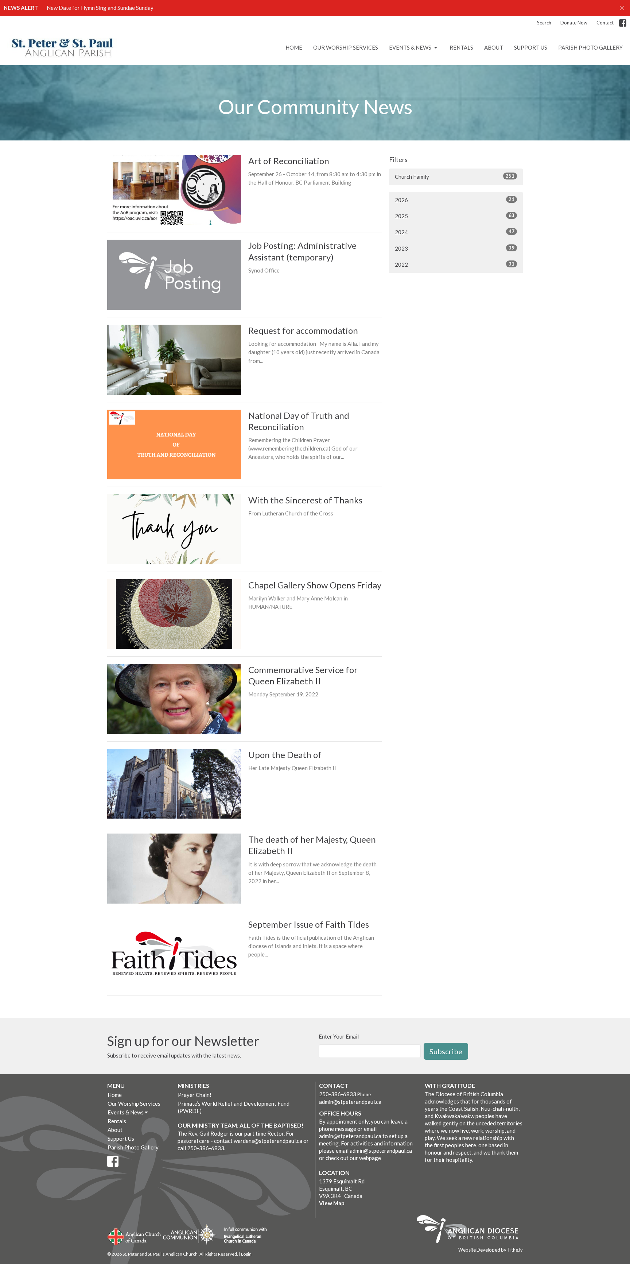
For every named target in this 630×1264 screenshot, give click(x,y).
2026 (454, 199)
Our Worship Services (345, 47)
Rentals (461, 47)
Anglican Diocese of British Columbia (471, 1230)
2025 (454, 215)
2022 (454, 264)
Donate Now (573, 23)
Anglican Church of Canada (134, 1235)
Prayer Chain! (194, 1094)
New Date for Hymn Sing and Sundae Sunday (100, 7)
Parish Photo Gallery (590, 47)
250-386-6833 (337, 1094)
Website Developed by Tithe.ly (490, 1250)
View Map (332, 1203)
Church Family (454, 176)
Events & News (410, 47)
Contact (605, 23)
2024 (454, 231)
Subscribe (445, 1051)
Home (293, 47)
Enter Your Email (339, 1036)
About (493, 47)
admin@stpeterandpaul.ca (350, 1101)
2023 (454, 248)
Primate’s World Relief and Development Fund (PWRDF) (233, 1107)
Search (544, 23)
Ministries (193, 1085)
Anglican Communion (190, 1234)
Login (246, 1254)
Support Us (530, 47)
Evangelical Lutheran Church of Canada (242, 1235)
